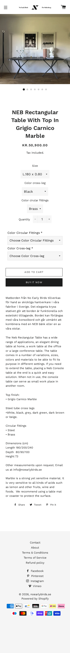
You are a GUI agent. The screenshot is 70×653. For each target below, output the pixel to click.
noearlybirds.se (40, 594)
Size (35, 165)
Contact (35, 542)
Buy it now (34, 282)
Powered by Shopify (35, 598)
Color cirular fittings (35, 200)
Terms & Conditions (35, 552)
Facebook (37, 571)
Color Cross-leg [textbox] (20, 248)
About (35, 547)
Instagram (37, 581)
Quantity (24, 219)
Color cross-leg (35, 183)
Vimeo (36, 586)
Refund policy (35, 562)
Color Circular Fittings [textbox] (24, 233)
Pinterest (36, 576)
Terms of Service (35, 557)
